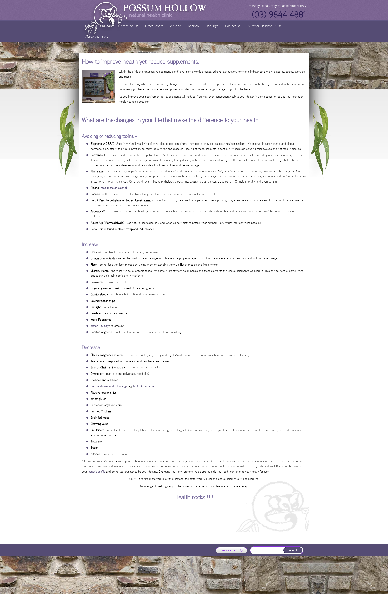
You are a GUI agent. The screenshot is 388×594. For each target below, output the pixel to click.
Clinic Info (107, 26)
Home (89, 26)
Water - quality (100, 326)
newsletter (229, 550)
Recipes (193, 26)
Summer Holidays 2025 (264, 26)
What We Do (129, 26)
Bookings (212, 26)
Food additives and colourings (109, 386)
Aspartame (147, 386)
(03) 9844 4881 (279, 15)
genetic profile (97, 471)
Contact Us (233, 26)
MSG (136, 386)
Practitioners (154, 26)
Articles (175, 26)
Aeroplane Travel (97, 36)
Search (293, 550)
